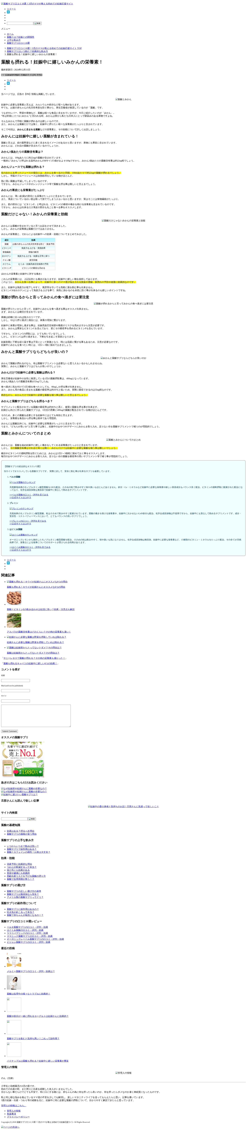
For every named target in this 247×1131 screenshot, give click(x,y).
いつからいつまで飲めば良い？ (23, 846)
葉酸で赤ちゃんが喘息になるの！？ (25, 915)
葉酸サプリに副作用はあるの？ (23, 909)
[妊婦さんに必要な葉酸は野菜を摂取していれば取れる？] (36, 637)
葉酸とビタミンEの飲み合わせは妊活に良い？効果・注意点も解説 (41, 609)
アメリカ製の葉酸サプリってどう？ (25, 897)
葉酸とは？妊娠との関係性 (20, 37)
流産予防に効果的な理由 (19, 864)
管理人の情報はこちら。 (13, 1105)
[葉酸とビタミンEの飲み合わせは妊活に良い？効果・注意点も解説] (14, 604)
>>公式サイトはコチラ (20, 497)
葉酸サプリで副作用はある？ (22, 849)
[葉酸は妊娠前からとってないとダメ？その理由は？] (34, 647)
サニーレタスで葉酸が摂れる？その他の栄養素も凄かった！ (34, 658)
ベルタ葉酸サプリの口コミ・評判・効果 (27, 927)
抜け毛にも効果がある (18, 870)
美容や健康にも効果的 (18, 873)
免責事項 (11, 1114)
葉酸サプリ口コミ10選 (18, 43)
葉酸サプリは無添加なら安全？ (23, 894)
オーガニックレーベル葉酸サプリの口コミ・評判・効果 (35, 939)
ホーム (10, 34)
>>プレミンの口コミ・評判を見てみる (28, 521)
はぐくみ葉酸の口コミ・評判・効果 (25, 930)
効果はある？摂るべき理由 (20, 831)
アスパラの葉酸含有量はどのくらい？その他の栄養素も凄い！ (39, 632)
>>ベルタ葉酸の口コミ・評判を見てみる (29, 495)
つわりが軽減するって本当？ (22, 867)
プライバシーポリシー (18, 1117)
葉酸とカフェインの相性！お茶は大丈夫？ (28, 852)
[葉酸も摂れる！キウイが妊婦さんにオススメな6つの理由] (37, 581)
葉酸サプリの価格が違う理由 (22, 834)
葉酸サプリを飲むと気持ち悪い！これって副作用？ (33, 1038)
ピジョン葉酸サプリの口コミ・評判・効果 (28, 942)
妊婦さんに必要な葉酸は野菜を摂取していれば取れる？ (35, 642)
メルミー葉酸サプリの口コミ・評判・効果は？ (31, 971)
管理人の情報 (14, 1111)
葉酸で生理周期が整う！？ (20, 879)
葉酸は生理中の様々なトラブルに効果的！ (28, 994)
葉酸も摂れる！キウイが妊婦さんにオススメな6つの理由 (36, 587)
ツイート (11, 9)
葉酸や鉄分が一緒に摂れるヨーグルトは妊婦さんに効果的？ (38, 1016)
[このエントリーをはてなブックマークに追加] (8, 12)
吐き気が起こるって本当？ (20, 912)
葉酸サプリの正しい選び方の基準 (24, 891)
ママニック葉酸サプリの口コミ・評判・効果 (30, 936)
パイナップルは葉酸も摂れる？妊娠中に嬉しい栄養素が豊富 (38, 1061)
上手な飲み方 (14, 40)
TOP (44, 48)
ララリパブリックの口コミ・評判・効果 (27, 933)
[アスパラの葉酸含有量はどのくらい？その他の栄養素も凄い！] (14, 627)
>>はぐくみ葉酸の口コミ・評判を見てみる (30, 547)
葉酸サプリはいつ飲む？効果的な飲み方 (21, 75)
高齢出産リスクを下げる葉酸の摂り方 (26, 876)
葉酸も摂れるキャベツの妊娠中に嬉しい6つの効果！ (30, 663)
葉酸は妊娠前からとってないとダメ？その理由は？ (33, 653)
